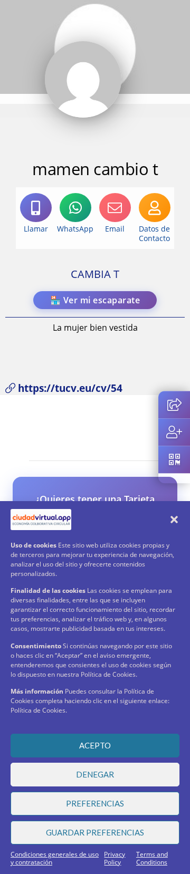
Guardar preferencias (95, 832)
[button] (174, 519)
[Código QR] (174, 459)
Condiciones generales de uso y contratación (55, 858)
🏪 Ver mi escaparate (95, 300)
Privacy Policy (114, 858)
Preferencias (95, 803)
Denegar (95, 774)
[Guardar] (174, 432)
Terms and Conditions (152, 858)
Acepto (95, 745)
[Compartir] (174, 404)
